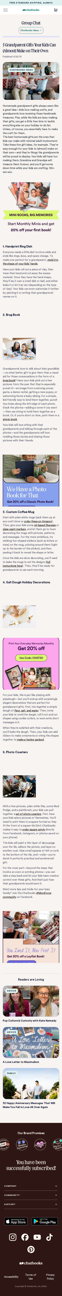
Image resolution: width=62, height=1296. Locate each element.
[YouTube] (37, 1237)
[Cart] (56, 10)
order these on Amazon (38, 521)
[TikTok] (49, 1237)
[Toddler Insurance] (21, 1144)
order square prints (33, 829)
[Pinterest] (31, 1249)
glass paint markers (14, 529)
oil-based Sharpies (45, 525)
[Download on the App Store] (16, 1221)
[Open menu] (5, 10)
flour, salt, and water (26, 710)
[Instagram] (12, 1237)
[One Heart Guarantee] (40, 1144)
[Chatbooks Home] (31, 10)
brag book (9, 380)
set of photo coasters (28, 814)
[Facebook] (25, 1237)
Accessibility (11, 1276)
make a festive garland (30, 739)
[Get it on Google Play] (45, 1221)
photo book (10, 419)
